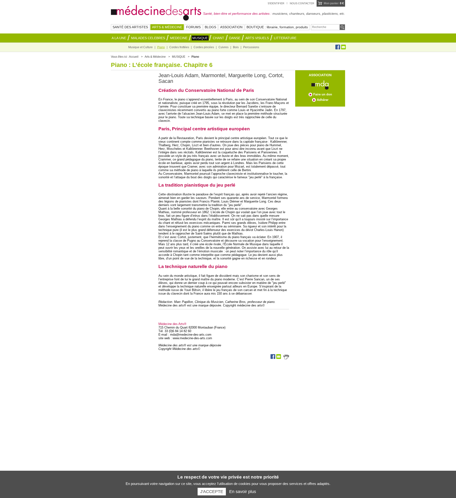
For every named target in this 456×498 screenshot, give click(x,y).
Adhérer (322, 100)
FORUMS (193, 27)
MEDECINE (178, 38)
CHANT (218, 38)
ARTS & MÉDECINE (167, 27)
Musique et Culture (140, 47)
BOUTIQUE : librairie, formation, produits (277, 27)
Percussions (251, 47)
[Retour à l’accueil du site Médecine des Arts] (156, 12)
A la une (119, 38)
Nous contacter (302, 3)
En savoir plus (242, 491)
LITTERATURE (285, 38)
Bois (236, 47)
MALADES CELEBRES (148, 38)
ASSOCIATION (231, 27)
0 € (334, 3)
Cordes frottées (179, 47)
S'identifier (276, 3)
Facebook (337, 47)
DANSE (234, 38)
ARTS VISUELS (257, 38)
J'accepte (211, 491)
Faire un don (322, 94)
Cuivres (223, 47)
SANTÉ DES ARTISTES (130, 27)
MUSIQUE (200, 38)
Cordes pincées (204, 47)
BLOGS (210, 27)
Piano (161, 47)
